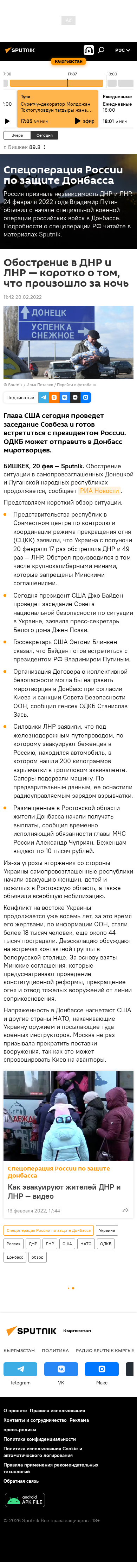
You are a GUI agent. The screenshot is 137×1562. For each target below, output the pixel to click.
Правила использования (57, 1410)
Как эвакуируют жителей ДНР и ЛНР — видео (64, 1191)
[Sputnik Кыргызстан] (21, 53)
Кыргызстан (19, 1350)
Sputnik (15, 384)
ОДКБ (105, 1243)
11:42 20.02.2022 (23, 297)
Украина (107, 1230)
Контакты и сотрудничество (35, 1420)
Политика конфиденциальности (40, 1439)
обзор (38, 1257)
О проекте (15, 1410)
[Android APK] (25, 1501)
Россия (13, 1243)
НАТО (86, 1243)
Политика (55, 1350)
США (67, 1243)
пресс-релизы (20, 1429)
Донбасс (15, 1257)
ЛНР (50, 1243)
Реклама (79, 1420)
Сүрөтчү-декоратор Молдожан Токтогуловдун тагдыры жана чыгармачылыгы (55, 110)
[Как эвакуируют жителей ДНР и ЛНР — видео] (68, 1116)
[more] (125, 1210)
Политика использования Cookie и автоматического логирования (43, 1451)
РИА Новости (99, 491)
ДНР (33, 1243)
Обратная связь (21, 1481)
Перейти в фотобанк (76, 384)
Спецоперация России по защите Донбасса (59, 1172)
